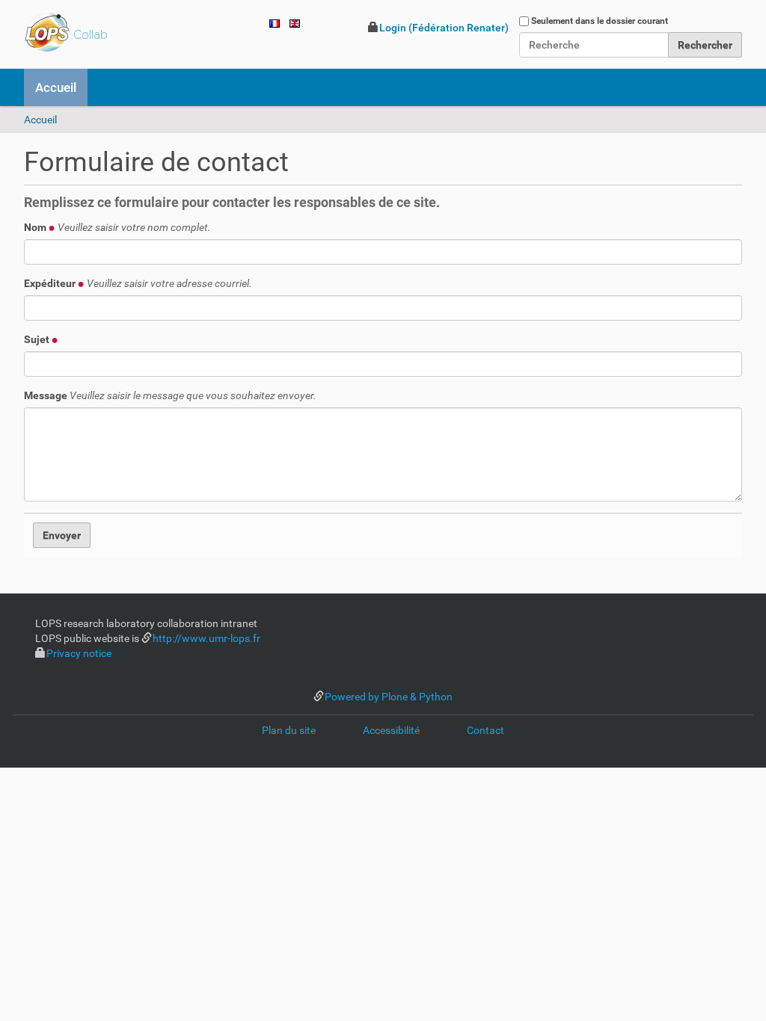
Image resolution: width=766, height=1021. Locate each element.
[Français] (104, 32)
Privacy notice (78, 653)
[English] (294, 22)
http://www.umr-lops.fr (206, 638)
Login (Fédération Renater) (444, 28)
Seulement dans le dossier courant (599, 21)
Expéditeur (138, 283)
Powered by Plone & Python (389, 697)
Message (170, 395)
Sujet (38, 339)
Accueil (55, 87)
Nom (117, 227)
